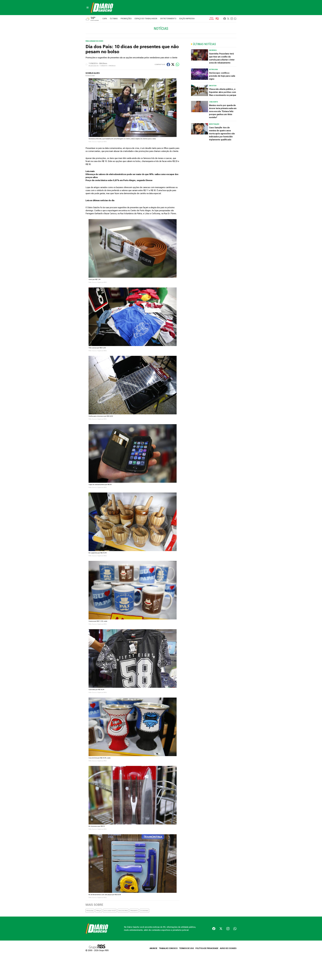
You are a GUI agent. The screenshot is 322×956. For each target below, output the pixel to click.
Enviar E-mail (90, 75)
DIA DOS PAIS (123, 911)
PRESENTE (134, 911)
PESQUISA (89, 911)
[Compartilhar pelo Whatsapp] (177, 64)
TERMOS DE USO (186, 948)
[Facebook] (224, 18)
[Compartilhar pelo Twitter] (172, 64)
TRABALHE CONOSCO (168, 948)
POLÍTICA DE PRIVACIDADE (206, 948)
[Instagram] (231, 18)
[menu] (87, 7)
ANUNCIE (153, 948)
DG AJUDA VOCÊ (110, 911)
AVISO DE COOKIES (228, 948)
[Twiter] (228, 18)
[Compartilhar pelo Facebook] (168, 64)
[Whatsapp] (235, 18)
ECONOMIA (144, 911)
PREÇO (98, 911)
